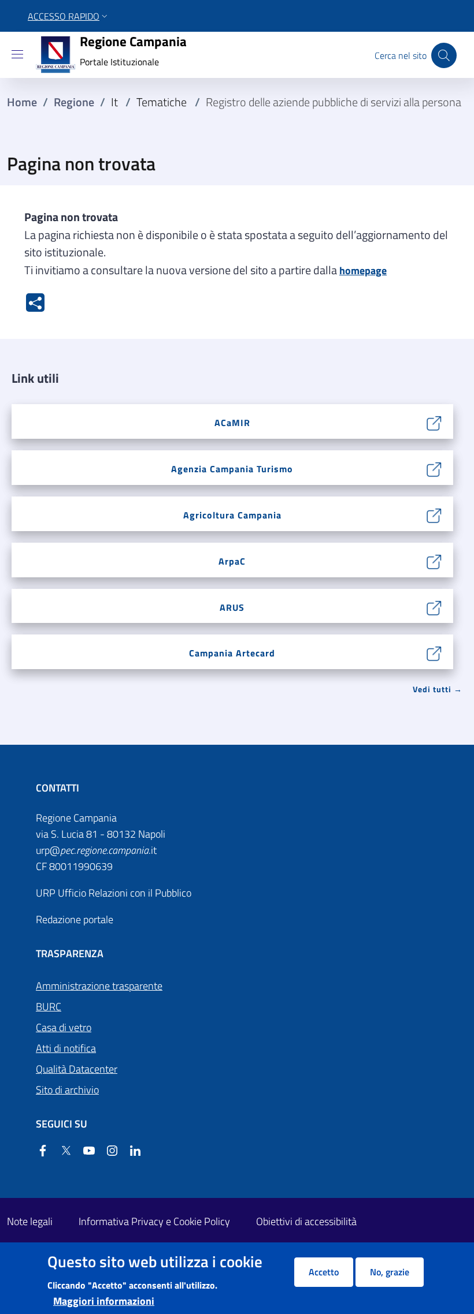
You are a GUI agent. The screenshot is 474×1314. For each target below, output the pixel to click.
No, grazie (389, 1272)
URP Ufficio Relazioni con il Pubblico (113, 893)
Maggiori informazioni (103, 1301)
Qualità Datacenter (76, 1069)
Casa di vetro (63, 1027)
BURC (48, 1006)
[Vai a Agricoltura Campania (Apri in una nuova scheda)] (434, 514)
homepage (363, 270)
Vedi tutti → (437, 689)
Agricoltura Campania (232, 515)
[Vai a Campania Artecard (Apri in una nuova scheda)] (434, 652)
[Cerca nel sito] (444, 55)
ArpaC (232, 561)
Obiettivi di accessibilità (306, 1221)
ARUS (232, 607)
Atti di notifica (66, 1048)
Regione (74, 102)
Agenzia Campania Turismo (232, 469)
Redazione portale (74, 919)
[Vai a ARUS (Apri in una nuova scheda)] (434, 606)
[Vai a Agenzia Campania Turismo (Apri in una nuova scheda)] (434, 468)
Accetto (324, 1272)
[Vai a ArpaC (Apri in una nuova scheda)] (434, 560)
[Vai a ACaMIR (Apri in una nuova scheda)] (434, 422)
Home (22, 102)
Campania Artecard (232, 653)
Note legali (30, 1221)
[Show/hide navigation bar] (17, 54)
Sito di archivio (67, 1090)
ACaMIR (232, 423)
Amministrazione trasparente (99, 986)
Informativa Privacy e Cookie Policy (154, 1221)
